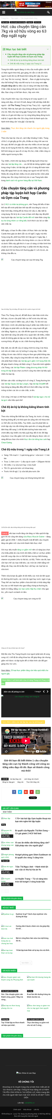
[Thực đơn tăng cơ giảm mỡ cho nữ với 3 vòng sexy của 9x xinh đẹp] (39, 1012)
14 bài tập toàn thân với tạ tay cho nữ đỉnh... (33, 950)
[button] (48, 12)
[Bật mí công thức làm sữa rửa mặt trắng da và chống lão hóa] (7, 941)
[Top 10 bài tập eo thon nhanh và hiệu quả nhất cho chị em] (13, 1012)
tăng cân (20, 782)
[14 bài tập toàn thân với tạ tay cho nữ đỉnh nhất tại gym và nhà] (7, 953)
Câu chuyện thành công (17, 22)
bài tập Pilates (19, 367)
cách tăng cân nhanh (31, 779)
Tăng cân (29, 22)
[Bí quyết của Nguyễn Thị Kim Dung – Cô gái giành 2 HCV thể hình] (7, 833)
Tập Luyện (5, 22)
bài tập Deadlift (39, 384)
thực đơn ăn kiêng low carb (35, 439)
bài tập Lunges (23, 384)
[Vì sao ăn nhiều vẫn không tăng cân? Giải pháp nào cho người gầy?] (7, 845)
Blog (3, 824)
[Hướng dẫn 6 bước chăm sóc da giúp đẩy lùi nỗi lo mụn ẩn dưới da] (7, 929)
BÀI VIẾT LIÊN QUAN (11, 808)
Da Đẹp (30, 991)
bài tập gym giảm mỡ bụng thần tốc (36, 361)
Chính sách (17, 1109)
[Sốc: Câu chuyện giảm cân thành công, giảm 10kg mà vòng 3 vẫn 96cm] (13, 984)
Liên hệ (36, 1109)
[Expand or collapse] (47, 49)
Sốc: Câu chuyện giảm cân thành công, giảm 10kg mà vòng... (12, 997)
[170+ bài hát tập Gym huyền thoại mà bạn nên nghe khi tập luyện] (7, 821)
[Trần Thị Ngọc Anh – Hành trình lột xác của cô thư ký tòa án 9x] (7, 869)
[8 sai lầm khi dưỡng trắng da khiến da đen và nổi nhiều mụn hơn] (39, 984)
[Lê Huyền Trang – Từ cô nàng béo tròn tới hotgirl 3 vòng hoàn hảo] (7, 881)
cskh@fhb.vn (29, 1103)
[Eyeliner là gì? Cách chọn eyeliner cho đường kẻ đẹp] (7, 917)
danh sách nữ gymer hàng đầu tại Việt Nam (24, 180)
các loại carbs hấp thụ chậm (29, 589)
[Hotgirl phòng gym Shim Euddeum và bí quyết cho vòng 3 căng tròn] (7, 857)
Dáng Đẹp (5, 849)
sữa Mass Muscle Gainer (33, 537)
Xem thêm (25, 963)
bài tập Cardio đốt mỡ (25, 217)
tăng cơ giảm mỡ (24, 550)
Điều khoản (27, 1109)
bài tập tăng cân (15, 164)
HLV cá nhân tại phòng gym (16, 204)
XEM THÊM (7, 812)
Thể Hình (37, 22)
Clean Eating (6, 442)
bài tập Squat (10, 384)
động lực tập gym (8, 782)
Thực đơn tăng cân (32, 782)
